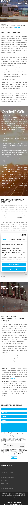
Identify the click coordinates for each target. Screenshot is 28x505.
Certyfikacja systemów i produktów (12, 25)
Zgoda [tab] (4, 239)
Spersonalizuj (13, 269)
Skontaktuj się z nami (8, 6)
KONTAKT (3, 486)
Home (3, 24)
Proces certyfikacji (7, 472)
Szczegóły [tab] (12, 239)
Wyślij (14, 457)
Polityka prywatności (11, 455)
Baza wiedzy (5, 483)
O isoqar (3, 469)
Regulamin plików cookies (14, 502)
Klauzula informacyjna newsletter (13, 504)
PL (26, 1)
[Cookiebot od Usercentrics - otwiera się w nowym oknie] (20, 235)
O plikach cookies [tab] (21, 239)
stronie (13, 378)
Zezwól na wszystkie (14, 264)
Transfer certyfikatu (7, 477)
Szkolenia (4, 480)
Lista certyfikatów (7, 27)
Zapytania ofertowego (8, 306)
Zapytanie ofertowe (7, 488)
